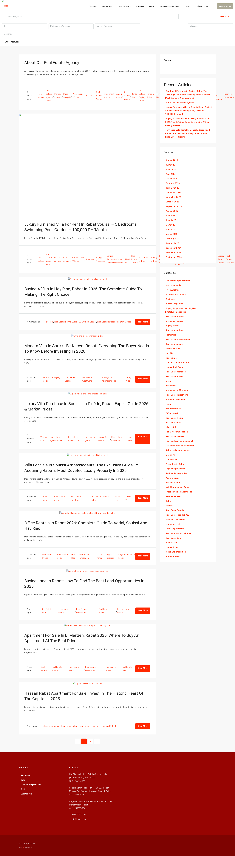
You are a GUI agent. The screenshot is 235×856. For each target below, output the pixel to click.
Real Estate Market (104, 611)
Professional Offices (78, 96)
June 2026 (171, 169)
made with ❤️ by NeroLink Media (25, 847)
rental (168, 404)
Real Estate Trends (175, 510)
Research (224, 16)
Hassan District (109, 726)
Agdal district (110, 556)
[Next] (97, 741)
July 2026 (170, 165)
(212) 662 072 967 (201, 6)
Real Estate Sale (47, 611)
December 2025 (173, 192)
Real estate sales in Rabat (100, 498)
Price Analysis (67, 96)
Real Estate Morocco (230, 259)
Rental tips (134, 96)
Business (90, 95)
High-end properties (175, 469)
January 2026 (172, 188)
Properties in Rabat (175, 464)
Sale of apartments (50, 726)
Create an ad (225, 6)
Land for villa (26, 794)
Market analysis (58, 96)
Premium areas (173, 556)
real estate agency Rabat (49, 95)
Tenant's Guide (150, 96)
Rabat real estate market (178, 450)
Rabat (168, 501)
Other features (11, 42)
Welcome (93, 6)
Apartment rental (174, 408)
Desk (23, 789)
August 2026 (172, 160)
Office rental (99, 556)
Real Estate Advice (99, 95)
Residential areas (111, 669)
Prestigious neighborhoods (109, 379)
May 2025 (170, 225)
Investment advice (109, 96)
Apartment (25, 775)
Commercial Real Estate (177, 362)
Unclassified (171, 459)
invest (168, 381)
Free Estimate (125, 6)
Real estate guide (90, 439)
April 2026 (171, 174)
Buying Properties (100, 259)
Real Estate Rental (174, 418)
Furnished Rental (174, 422)
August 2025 (172, 211)
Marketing (170, 455)
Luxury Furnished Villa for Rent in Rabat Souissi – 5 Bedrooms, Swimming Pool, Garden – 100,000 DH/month (188, 110)
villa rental (171, 427)
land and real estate (123, 611)
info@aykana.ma (79, 819)
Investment (171, 385)
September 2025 (174, 206)
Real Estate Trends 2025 (177, 515)
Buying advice (119, 96)
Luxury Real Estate (221, 259)
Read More (142, 322)
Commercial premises (31, 784)
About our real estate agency (51, 62)
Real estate (41, 96)
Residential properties (176, 473)
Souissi (169, 505)
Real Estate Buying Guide (142, 95)
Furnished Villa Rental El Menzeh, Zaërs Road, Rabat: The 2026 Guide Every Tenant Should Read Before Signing (187, 133)
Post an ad (139, 6)
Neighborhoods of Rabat (126, 556)
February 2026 (173, 183)
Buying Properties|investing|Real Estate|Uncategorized (118, 259)
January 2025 (172, 243)
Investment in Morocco (177, 390)
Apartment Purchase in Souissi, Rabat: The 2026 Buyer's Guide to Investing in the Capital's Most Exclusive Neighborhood (187, 94)
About (151, 6)
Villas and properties (176, 552)
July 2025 (170, 215)
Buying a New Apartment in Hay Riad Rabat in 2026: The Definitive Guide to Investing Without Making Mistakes (187, 122)
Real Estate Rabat (74, 669)
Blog (188, 6)
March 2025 (171, 234)
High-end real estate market (179, 441)
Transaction (106, 6)
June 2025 (171, 220)
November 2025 (173, 197)
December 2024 (173, 248)
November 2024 (173, 252)
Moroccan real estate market (180, 445)
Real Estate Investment (107, 322)
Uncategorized (173, 524)
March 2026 (171, 178)
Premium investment (229, 96)
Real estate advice (127, 95)
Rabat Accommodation (177, 432)
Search (167, 60)
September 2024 (174, 257)
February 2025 (173, 238)
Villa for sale (43, 439)
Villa (23, 780)
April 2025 (171, 229)
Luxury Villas (125, 322)
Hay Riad (49, 322)
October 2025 (172, 202)
